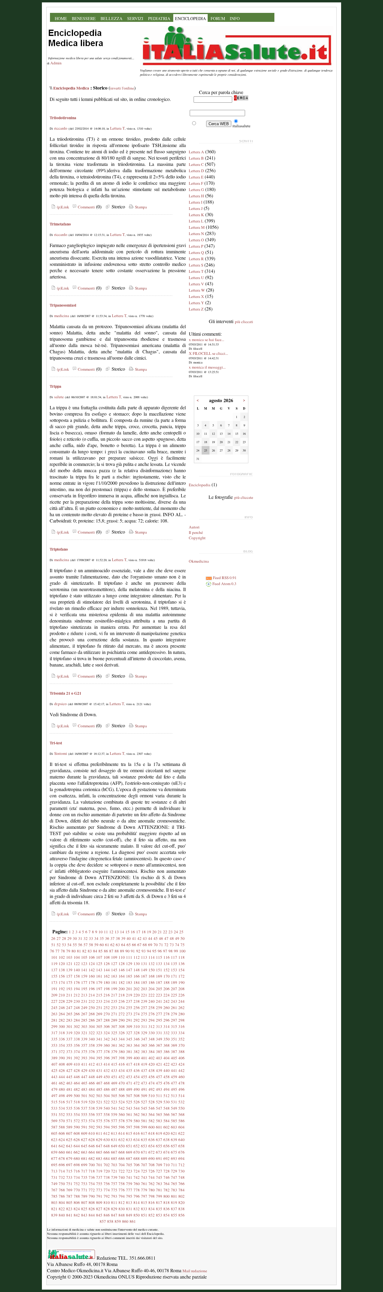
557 (99, 1114)
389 (54, 1058)
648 (107, 1146)
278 (166, 1014)
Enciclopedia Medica (71, 88)
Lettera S (196, 265)
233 (99, 1001)
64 (123, 944)
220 (136, 995)
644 (77, 1146)
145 (114, 970)
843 (84, 1215)
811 (114, 1202)
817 (159, 1202)
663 (84, 1152)
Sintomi (60, 753)
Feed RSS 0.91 (224, 577)
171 (174, 976)
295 (159, 1020)
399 (129, 1058)
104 (77, 957)
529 (159, 1102)
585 (174, 1120)
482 (77, 1089)
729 (174, 1171)
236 (121, 1001)
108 (107, 957)
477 (174, 1083)
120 (62, 963)
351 (174, 1039)
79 (68, 951)
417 (129, 1064)
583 (159, 1120)
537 (84, 1108)
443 (54, 1076)
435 (129, 1070)
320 (77, 1032)
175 (69, 982)
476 (166, 1083)
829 (114, 1208)
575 (99, 1120)
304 (92, 1026)
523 (114, 1102)
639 (174, 1139)
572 (77, 1120)
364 (136, 1045)
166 (136, 976)
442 (181, 1070)
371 (54, 1051)
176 (77, 982)
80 (74, 951)
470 (121, 1083)
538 (92, 1108)
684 (107, 1158)
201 (129, 988)
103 (69, 957)
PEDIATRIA (159, 18)
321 (84, 1032)
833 (144, 1208)
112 (136, 957)
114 (151, 957)
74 (177, 944)
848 (121, 1215)
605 (54, 1133)
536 (77, 1108)
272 (121, 1014)
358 (92, 1045)
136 (181, 963)
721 (114, 1171)
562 (136, 1114)
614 (121, 1133)
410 (77, 1064)
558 (107, 1114)
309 (129, 1026)
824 (77, 1208)
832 (136, 1208)
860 (125, 1221)
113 (144, 957)
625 (69, 1139)
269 (99, 1014)
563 (144, 1114)
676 (181, 1152)
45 (155, 938)
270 (107, 1014)
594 (107, 1127)
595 (114, 1127)
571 (69, 1120)
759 (129, 1183)
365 (144, 1045)
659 (54, 1152)
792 (107, 1196)
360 (107, 1045)
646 (92, 1146)
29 (69, 938)
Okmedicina (199, 561)
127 (114, 963)
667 (114, 1152)
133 (159, 963)
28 (64, 938)
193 (69, 988)
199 (114, 988)
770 (77, 1190)
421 (159, 1064)
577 (114, 1120)
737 (99, 1177)
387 (174, 1051)
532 (181, 1102)
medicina (61, 315)
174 (62, 982)
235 (114, 1001)
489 (129, 1089)
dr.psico (60, 703)
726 (151, 1171)
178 (92, 982)
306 (107, 1026)
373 (69, 1051)
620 (166, 1133)
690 (151, 1158)
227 (54, 1001)
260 (166, 1007)
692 (166, 1158)
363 (129, 1045)
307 (114, 1026)
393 (84, 1058)
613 (114, 1133)
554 (77, 1114)
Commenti (86, 207)
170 (166, 976)
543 (129, 1108)
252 (107, 1007)
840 (62, 1215)
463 (69, 1083)
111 (129, 957)
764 (166, 1183)
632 (121, 1139)
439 (159, 1070)
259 (159, 1007)
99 (176, 951)
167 (144, 976)
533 (54, 1108)
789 (84, 1196)
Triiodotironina (63, 118)
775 (114, 1190)
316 (181, 1026)
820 (181, 1202)
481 (69, 1089)
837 (174, 1208)
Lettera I (195, 202)
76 (52, 951)
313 (159, 1026)
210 (62, 995)
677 (54, 1158)
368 (166, 1045)
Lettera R (196, 258)
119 (54, 963)
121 (69, 963)
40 (129, 938)
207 (174, 988)
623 (54, 1139)
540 (107, 1108)
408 (62, 1064)
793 (114, 1196)
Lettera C (196, 164)
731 (54, 1177)
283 (69, 1020)
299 (54, 1026)
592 (92, 1127)
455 (144, 1076)
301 (69, 1026)
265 (69, 1014)
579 (129, 1120)
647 (99, 1146)
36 (107, 938)
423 (174, 1064)
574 (92, 1120)
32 (85, 938)
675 (174, 1152)
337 (69, 1039)
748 (181, 1177)
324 (107, 1032)
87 (111, 951)
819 (174, 1202)
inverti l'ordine (122, 88)
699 (84, 1164)
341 (99, 1039)
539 (99, 1108)
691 (159, 1158)
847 (114, 1215)
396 (107, 1058)
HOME (61, 18)
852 (151, 1215)
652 (136, 1146)
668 (121, 1152)
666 (107, 1152)
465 (84, 1083)
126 (107, 963)
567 (174, 1114)
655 (159, 1146)
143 (99, 970)
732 (62, 1177)
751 (69, 1183)
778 (136, 1190)
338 (77, 1039)
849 (129, 1215)
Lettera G (196, 189)
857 (103, 1221)
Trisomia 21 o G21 (65, 693)
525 (129, 1102)
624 (62, 1139)
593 (99, 1127)
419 (144, 1064)
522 (107, 1102)
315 (174, 1026)
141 (84, 970)
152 (166, 970)
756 (107, 1183)
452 (121, 1076)
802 (181, 1196)
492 (151, 1089)
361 (114, 1045)
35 (102, 938)
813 (129, 1202)
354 (62, 1045)
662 (77, 1152)
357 (84, 1045)
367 (159, 1045)
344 (121, 1039)
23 (170, 931)
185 (144, 982)
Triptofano (59, 549)
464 (77, 1083)
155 (54, 976)
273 (129, 1014)
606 (62, 1133)
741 (129, 1177)
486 (107, 1089)
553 (69, 1114)
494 (166, 1089)
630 (107, 1139)
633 (129, 1139)
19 (149, 931)
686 (121, 1158)
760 (136, 1183)
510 (151, 1095)
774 (107, 1190)
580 (136, 1120)
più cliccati (244, 321)
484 (92, 1089)
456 (151, 1076)
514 (181, 1095)
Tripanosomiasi (63, 305)
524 (121, 1102)
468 (107, 1083)
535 (69, 1108)
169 (159, 976)
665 (99, 1152)
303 (84, 1026)
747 (174, 1177)
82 (84, 951)
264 (62, 1014)
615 (129, 1133)
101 (54, 957)
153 (174, 970)
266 (77, 1014)
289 (114, 1020)
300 (62, 1026)
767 (54, 1190)
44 (150, 938)
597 (129, 1127)
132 (151, 963)
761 (144, 1183)
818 (166, 1202)
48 (172, 938)
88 (117, 951)
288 (107, 1020)
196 (92, 988)
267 (84, 1014)
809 (99, 1202)
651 (129, 1146)
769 (69, 1190)
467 (99, 1083)
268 (92, 1014)
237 (129, 1001)
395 (99, 1058)
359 (99, 1045)
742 (136, 1177)
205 (159, 988)
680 (77, 1158)
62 (112, 944)
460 (181, 1076)
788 (77, 1196)
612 (107, 1133)
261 (174, 1007)
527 (144, 1102)
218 (121, 995)
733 (69, 1177)
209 (54, 995)
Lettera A (196, 152)
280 (181, 1014)
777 (129, 1190)
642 (62, 1146)
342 (107, 1039)
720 (107, 1171)
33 (91, 938)
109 (114, 957)
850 (136, 1215)
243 (174, 1001)
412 (92, 1064)
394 (92, 1058)
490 (136, 1089)
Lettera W (197, 290)
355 (69, 1045)
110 (121, 957)
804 (62, 1202)
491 (144, 1089)
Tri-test (56, 743)
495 (174, 1089)
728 (166, 1171)
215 (99, 995)
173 (54, 982)
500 (77, 1095)
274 (136, 1014)
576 (107, 1120)
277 (159, 1014)
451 (114, 1076)
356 (77, 1045)
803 (54, 1202)
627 (84, 1139)
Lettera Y (196, 302)
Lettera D (196, 170)
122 (77, 963)
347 (144, 1039)
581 (144, 1120)
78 (63, 951)
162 (107, 976)
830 (121, 1208)
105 (84, 957)
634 (136, 1139)
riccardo (60, 128)
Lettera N (196, 233)
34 (96, 938)
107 (99, 957)
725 (144, 1171)
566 (166, 1114)
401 (144, 1058)
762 (151, 1183)
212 (77, 995)
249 (84, 1007)
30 (75, 938)
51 (53, 944)
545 (144, 1108)
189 (174, 982)
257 (144, 1007)
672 (151, 1152)
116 (166, 957)
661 (69, 1152)
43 (145, 938)
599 (144, 1127)
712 (181, 1164)
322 (92, 1032)
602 (166, 1127)
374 (77, 1051)
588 (62, 1127)
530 (166, 1102)
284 (77, 1020)
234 (107, 1001)
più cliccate (243, 497)
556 (92, 1114)
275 (144, 1014)
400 (136, 1058)
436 (136, 1070)
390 (62, 1058)
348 (151, 1039)
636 (151, 1139)
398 (121, 1058)
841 (69, 1215)
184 (136, 982)
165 (129, 976)
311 (144, 1026)
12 (111, 931)
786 (62, 1196)
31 (80, 938)
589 (69, 1127)
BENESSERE (84, 18)
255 (129, 1007)
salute (59, 396)
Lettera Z (196, 309)
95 (154, 951)
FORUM (218, 18)
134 (166, 963)
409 (69, 1064)
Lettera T (117, 128)
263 (54, 1014)
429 (84, 1070)
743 (144, 1177)
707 (144, 1164)
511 (159, 1095)
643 (69, 1146)
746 (166, 1177)
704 (121, 1164)
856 (181, 1215)
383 (144, 1051)
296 (166, 1020)
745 (159, 1177)
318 (62, 1032)
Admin (56, 63)
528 (151, 1102)
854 (166, 1215)
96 (160, 951)
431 (99, 1070)
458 (166, 1076)
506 (121, 1095)
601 (159, 1127)
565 (159, 1114)
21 (160, 931)
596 (121, 1127)
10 (100, 931)
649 (114, 1146)
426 (62, 1070)
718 (92, 1171)
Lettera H (196, 196)
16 (133, 931)
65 (129, 944)
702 (107, 1164)
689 (144, 1158)
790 (92, 1196)
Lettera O (196, 240)
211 (69, 995)
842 (77, 1215)
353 (54, 1045)
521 (99, 1102)
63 (118, 944)
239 (144, 1001)
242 (166, 1001)
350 (166, 1039)
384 (151, 1051)
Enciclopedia (199, 484)
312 (151, 1026)
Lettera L (196, 221)
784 (181, 1190)
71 (161, 944)
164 (121, 976)
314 (166, 1026)
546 (151, 1108)
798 (151, 1196)
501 (84, 1095)
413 (99, 1064)
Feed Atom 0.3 (224, 583)
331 (159, 1032)
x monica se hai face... (206, 339)
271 (114, 1014)
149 (144, 970)
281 (54, 1020)
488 (121, 1089)
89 (122, 951)
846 (107, 1215)
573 (84, 1120)
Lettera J (196, 208)
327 (129, 1032)
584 (166, 1120)
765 (174, 1183)
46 (161, 938)
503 (99, 1095)
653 (144, 1146)
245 (54, 1007)
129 (129, 963)
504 (107, 1095)
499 (69, 1095)
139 (69, 970)
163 (114, 976)
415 (114, 1064)
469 (114, 1083)
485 (99, 1089)
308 (121, 1026)
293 (144, 1020)
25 (181, 931)
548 (166, 1108)
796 (136, 1196)
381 (129, 1051)
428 (77, 1070)
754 (92, 1183)
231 (84, 1001)
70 (155, 944)
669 (129, 1152)
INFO (235, 18)
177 (84, 982)
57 (85, 944)
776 (121, 1190)
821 (54, 1208)
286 (92, 1020)
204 (151, 988)
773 (99, 1190)
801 (174, 1196)
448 (92, 1076)
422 (166, 1064)
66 (134, 944)
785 (54, 1196)
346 (136, 1039)
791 (99, 1196)
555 (84, 1114)
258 (151, 1007)
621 (174, 1133)
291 (129, 1020)
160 (92, 976)
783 (174, 1190)
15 (127, 931)
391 (69, 1058)
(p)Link (62, 207)
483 (84, 1089)
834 (151, 1208)
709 (159, 1164)
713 (54, 1171)
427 (69, 1070)
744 (151, 1177)
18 (144, 931)
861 (133, 1221)
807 (84, 1202)
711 (174, 1164)
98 (170, 951)
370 (181, 1045)
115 (159, 957)
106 (92, 957)
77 (57, 951)
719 (99, 1171)
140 (77, 970)
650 (121, 1146)
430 (92, 1070)
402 (151, 1058)
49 (177, 938)
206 (166, 988)
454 (136, 1076)
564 (151, 1114)
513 (174, 1095)
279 (174, 1014)
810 (107, 1202)
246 (62, 1007)
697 (69, 1164)
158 (77, 976)
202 (136, 988)
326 (121, 1032)
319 (69, 1032)
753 (84, 1183)
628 (92, 1139)
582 (151, 1120)
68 (145, 944)
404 (166, 1058)
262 (181, 1007)
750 (62, 1183)
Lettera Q (196, 252)
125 (99, 963)
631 (114, 1139)
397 (114, 1058)
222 (151, 995)
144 (107, 970)
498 (62, 1095)
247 (69, 1007)
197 (99, 988)
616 (136, 1133)
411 (84, 1064)
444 (62, 1076)
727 (159, 1171)
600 (151, 1127)
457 (159, 1076)
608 (77, 1133)
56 (80, 944)
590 (77, 1127)
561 (129, 1114)
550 (181, 1108)
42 (139, 938)
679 (69, 1158)
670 (136, 1152)
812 (121, 1202)
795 (129, 1196)
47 (166, 938)
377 (99, 1051)
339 (84, 1039)
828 (107, 1208)
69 (150, 944)
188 (166, 982)
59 (96, 944)
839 (54, 1215)
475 (159, 1083)
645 (84, 1146)
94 (149, 951)
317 (54, 1032)
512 (166, 1095)
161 (99, 976)
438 (151, 1070)
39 (123, 938)
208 (181, 988)
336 (62, 1039)
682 (92, 1158)
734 (77, 1177)
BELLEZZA (111, 18)
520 (92, 1102)
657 (174, 1146)
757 (114, 1183)
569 (54, 1120)
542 (121, 1108)
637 (159, 1139)
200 (121, 988)
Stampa (140, 207)
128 (121, 963)
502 (92, 1095)
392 (77, 1058)
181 (114, 982)
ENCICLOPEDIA (190, 18)
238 (136, 1001)
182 (121, 982)
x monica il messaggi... (207, 367)
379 (114, 1051)
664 (92, 1152)
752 (77, 1183)
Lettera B (196, 158)
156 (62, 976)
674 (166, 1152)
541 (114, 1108)
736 (92, 1177)
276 (151, 1014)
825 (84, 1208)
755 (99, 1183)
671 (144, 1152)
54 (69, 944)
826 (92, 1208)
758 (121, 1183)
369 (174, 1045)
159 (84, 976)
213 (84, 995)
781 (159, 1190)
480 (62, 1089)
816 (151, 1202)
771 (84, 1190)
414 (107, 1064)
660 (62, 1152)
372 (62, 1051)
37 (112, 938)
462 (62, 1083)
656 (166, 1146)
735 (84, 1177)
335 (54, 1039)
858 (110, 1221)
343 (114, 1039)
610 (92, 1133)
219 (129, 995)
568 (181, 1114)
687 (129, 1158)
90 (127, 951)
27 (59, 938)
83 (90, 951)
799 (159, 1196)
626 (77, 1139)
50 (182, 938)
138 (62, 970)
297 (174, 1020)
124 (92, 963)
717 (84, 1171)
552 (62, 1114)
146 (121, 970)
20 (154, 931)
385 (159, 1051)
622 (181, 1133)
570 (62, 1120)
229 (69, 1001)
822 (62, 1208)
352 (181, 1039)
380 (121, 1051)
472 (136, 1083)
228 (62, 1001)
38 (118, 938)
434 (121, 1070)
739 (114, 1177)
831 (129, 1208)
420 (151, 1064)
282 (62, 1020)
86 (106, 951)
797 (144, 1196)
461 (54, 1083)
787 (69, 1196)
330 (151, 1032)
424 (181, 1064)
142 (92, 970)
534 (62, 1108)
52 (59, 944)
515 (54, 1102)
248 (77, 1007)
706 (136, 1164)
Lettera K (196, 214)
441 (174, 1070)
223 (159, 995)
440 (166, 1070)
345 (129, 1039)
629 (99, 1139)
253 (114, 1007)
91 (133, 951)
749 (54, 1183)
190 (181, 982)
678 (62, 1158)
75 (182, 944)
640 (181, 1139)
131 (144, 963)
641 (54, 1146)
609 (84, 1133)
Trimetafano (60, 224)
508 (136, 1095)
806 (77, 1202)
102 (62, 957)
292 (136, 1020)
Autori (194, 527)
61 (107, 944)
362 (121, 1045)
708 (151, 1164)
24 (176, 931)
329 (144, 1032)
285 (84, 1020)
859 (118, 1221)
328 (136, 1032)
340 (92, 1039)
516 (62, 1102)
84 (95, 951)
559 (114, 1114)
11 (106, 931)
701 (99, 1164)
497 (54, 1095)
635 (144, 1139)
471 (129, 1083)
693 (174, 1158)
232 (92, 1001)
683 (99, 1158)
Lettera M (197, 227)
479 (54, 1089)
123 (84, 963)
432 (107, 1070)
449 (99, 1076)
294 (151, 1020)
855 (174, 1215)
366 (151, 1045)
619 (159, 1133)
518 (77, 1102)
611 (99, 1133)
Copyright (197, 537)
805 (69, 1202)
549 (174, 1108)
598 (136, 1127)
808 (92, 1202)
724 (136, 1171)
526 (136, 1102)
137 (54, 970)
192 (62, 988)
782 (166, 1190)
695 (54, 1164)
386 (166, 1051)
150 (151, 970)
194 (77, 988)
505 (114, 1095)
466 (92, 1083)
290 (121, 1020)
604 (181, 1127)
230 (77, 1001)
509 (144, 1095)
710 (166, 1164)
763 (159, 1183)
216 (107, 995)
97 (165, 951)
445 (69, 1076)
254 (121, 1007)
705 (129, 1164)
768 (62, 1190)
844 (92, 1215)
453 (129, 1076)
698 (77, 1164)
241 (159, 1001)
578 (121, 1120)
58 (91, 944)
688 (136, 1158)
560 (121, 1114)
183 (129, 982)
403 (159, 1058)
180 (107, 982)
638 (166, 1139)
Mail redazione (195, 1270)
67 (139, 944)
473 (144, 1083)
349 (159, 1039)
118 (181, 957)
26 (53, 938)
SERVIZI (135, 18)
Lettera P (196, 246)
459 (174, 1076)
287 (99, 1020)
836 (166, 1208)
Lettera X (196, 296)
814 (136, 1202)
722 (121, 1171)
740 (121, 1177)
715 (69, 1171)
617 (144, 1133)
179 (99, 982)
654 (151, 1146)
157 (69, 976)
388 (181, 1051)
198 (107, 988)
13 (117, 931)
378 (107, 1051)
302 (77, 1026)
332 (166, 1032)
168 (151, 976)
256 (136, 1007)
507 (129, 1095)
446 (77, 1076)
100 (182, 951)
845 (99, 1215)
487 (114, 1089)
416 (121, 1064)
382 (136, 1051)
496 (181, 1089)
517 (69, 1102)
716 (77, 1171)
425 (54, 1070)
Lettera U (196, 277)
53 (64, 944)
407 (54, 1064)
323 (99, 1032)
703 (114, 1164)
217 (114, 995)
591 (84, 1127)
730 (181, 1171)
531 (174, 1102)
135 (174, 963)
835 (159, 1208)
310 (136, 1026)
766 (181, 1183)
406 (181, 1058)
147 (129, 970)
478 (181, 1083)
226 (181, 995)
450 (107, 1076)
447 (84, 1076)
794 (121, 1196)
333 (174, 1032)
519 (84, 1102)
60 (102, 944)
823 (69, 1208)
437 (144, 1070)
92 (138, 951)
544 (136, 1108)
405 (174, 1058)
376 (92, 1051)
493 (159, 1089)
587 (54, 1127)
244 (181, 1001)
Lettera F (196, 183)
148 (136, 970)
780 (151, 1190)
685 (114, 1158)
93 (144, 951)
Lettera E (196, 177)
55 (75, 944)
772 (92, 1190)
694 (181, 1158)
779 (144, 1190)
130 (136, 963)
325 (114, 1032)
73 (172, 944)
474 (151, 1083)
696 (62, 1164)
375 (84, 1051)
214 (92, 995)
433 (114, 1070)
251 (99, 1007)
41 (134, 938)
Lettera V (196, 284)
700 (92, 1164)
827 (99, 1208)
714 (62, 1171)
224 (166, 995)
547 (159, 1108)
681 (84, 1158)
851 (144, 1215)
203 (144, 988)
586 (181, 1120)
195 (84, 988)
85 (100, 951)
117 (174, 957)
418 (136, 1064)
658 (181, 1146)
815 (144, 1202)
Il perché (196, 532)
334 (181, 1032)
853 (159, 1215)
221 (144, 995)
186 (151, 982)
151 (159, 970)
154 (181, 970)
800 (166, 1196)
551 (54, 1114)
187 (159, 982)
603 (174, 1127)
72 (166, 944)
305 (99, 1026)
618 (151, 1133)
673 (159, 1152)
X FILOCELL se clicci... (208, 353)
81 (79, 951)
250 (92, 1007)
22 (165, 931)
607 (69, 1133)
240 (151, 1001)
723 (129, 1171)
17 (138, 931)
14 (122, 931)
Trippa (55, 386)
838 (181, 1208)
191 (54, 988)
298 (181, 1020)
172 (181, 976)
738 (107, 1177)
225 (174, 995)
